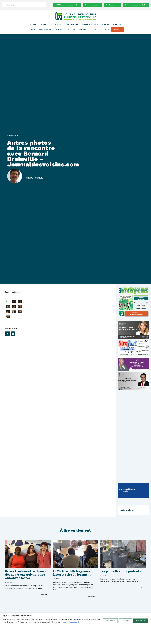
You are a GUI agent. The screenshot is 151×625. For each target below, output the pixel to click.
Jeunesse (117, 30)
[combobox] (24, 5)
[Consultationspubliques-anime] (133, 498)
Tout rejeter (125, 621)
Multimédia (72, 25)
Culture (59, 30)
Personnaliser (110, 621)
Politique (105, 30)
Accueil (33, 25)
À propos (117, 25)
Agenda (105, 25)
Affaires (93, 30)
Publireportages (90, 25)
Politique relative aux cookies (70, 622)
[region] (75, 619)
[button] (7, 333)
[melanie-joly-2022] (133, 339)
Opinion (32, 30)
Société (82, 30)
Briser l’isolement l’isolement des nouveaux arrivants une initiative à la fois (26, 574)
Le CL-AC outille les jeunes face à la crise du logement (72, 573)
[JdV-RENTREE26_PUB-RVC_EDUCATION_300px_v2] (133, 316)
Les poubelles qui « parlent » (120, 571)
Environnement (45, 30)
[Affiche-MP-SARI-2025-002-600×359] (133, 390)
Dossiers (57, 25)
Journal (45, 25)
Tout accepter (140, 621)
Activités (71, 30)
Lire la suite (44, 595)
